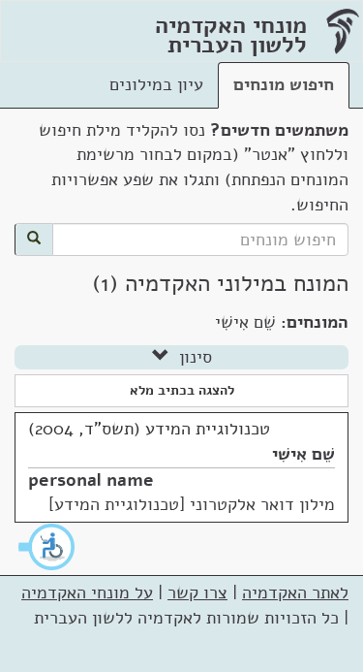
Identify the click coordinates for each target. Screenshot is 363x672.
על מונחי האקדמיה (87, 592)
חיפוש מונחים (283, 84)
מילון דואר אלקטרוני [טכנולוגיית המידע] (191, 504)
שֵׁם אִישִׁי (303, 453)
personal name (91, 480)
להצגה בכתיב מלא (182, 390)
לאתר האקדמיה (295, 592)
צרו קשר (197, 592)
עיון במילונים (156, 84)
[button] (47, 547)
